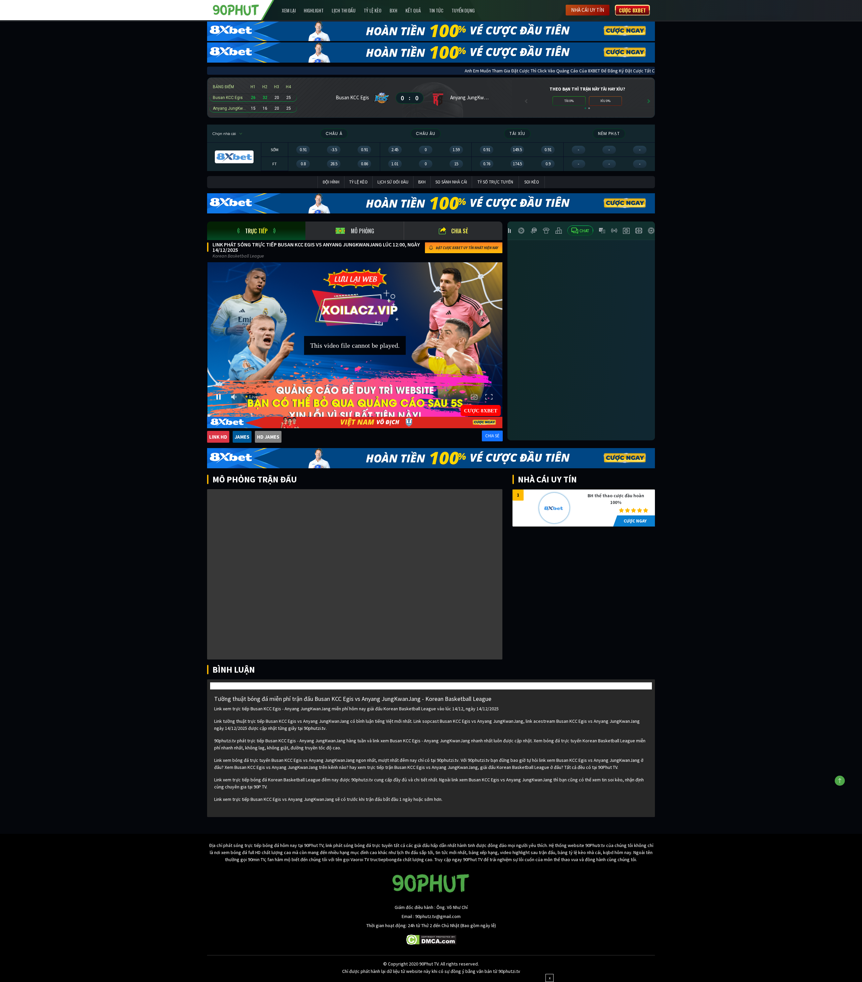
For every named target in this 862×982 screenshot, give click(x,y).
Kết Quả (413, 10)
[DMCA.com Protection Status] (431, 939)
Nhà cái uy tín (587, 10)
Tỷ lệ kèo (373, 10)
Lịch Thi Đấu (344, 10)
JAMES (242, 437)
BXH (393, 10)
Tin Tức (436, 10)
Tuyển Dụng (463, 10)
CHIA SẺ (492, 436)
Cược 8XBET (632, 10)
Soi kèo (531, 182)
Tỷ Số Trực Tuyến (495, 182)
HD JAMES (268, 437)
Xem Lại (289, 10)
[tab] (256, 231)
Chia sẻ (459, 231)
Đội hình (331, 182)
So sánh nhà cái (451, 182)
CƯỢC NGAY (635, 521)
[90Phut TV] (236, 9)
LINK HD (218, 437)
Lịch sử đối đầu (392, 182)
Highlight (314, 10)
